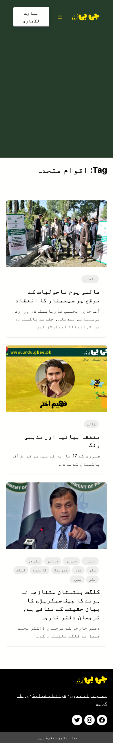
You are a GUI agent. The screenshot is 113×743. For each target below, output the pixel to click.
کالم (91, 424)
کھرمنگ (61, 570)
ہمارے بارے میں (88, 695)
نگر (92, 579)
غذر (78, 570)
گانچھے (40, 570)
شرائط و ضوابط (49, 695)
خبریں (71, 561)
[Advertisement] (56, 90)
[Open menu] (60, 16)
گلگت (20, 570)
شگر (92, 570)
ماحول (90, 279)
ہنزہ (77, 579)
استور (90, 561)
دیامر (53, 561)
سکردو (34, 561)
